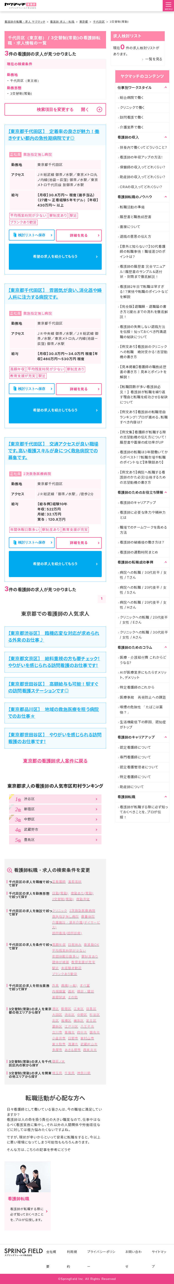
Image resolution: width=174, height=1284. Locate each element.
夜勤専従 (83, 899)
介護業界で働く (131, 127)
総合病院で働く (131, 97)
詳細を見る (79, 235)
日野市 (73, 1038)
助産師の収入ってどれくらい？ (143, 177)
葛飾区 (57, 1026)
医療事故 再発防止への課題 (143, 697)
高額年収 (59, 945)
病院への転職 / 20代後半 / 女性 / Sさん (143, 590)
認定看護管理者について (139, 767)
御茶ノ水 (58, 1061)
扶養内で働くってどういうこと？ (143, 147)
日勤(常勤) (60, 893)
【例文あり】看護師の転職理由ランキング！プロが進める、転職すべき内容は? (144, 417)
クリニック (59, 911)
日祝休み (75, 945)
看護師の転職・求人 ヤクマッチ (25, 21)
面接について (130, 227)
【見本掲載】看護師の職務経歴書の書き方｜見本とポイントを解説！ (143, 372)
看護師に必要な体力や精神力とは (143, 515)
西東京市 (90, 1050)
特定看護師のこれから (137, 687)
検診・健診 (85, 991)
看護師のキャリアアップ (138, 502)
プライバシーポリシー (101, 1259)
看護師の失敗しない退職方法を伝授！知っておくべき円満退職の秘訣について (143, 332)
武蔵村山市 (88, 1044)
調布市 (94, 1032)
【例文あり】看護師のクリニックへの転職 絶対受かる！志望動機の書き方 (144, 352)
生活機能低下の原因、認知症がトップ (143, 724)
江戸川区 (71, 1026)
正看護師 (59, 882)
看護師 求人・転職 (62, 21)
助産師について (132, 787)
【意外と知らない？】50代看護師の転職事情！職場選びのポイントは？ (142, 251)
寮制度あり (89, 956)
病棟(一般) (69, 985)
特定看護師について (135, 777)
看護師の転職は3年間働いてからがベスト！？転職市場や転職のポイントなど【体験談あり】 (144, 457)
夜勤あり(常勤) (82, 893)
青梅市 (70, 1032)
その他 (73, 997)
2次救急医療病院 (82, 911)
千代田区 (99, 21)
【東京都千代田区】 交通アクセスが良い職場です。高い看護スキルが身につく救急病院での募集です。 (53, 450)
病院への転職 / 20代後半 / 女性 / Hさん (143, 605)
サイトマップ (159, 1259)
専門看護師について (135, 757)
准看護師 (75, 882)
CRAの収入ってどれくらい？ (141, 187)
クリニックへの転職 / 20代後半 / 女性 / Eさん (144, 620)
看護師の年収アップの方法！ (141, 157)
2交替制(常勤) (63, 899)
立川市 (57, 1032)
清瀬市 (73, 1044)
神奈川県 (84, 1073)
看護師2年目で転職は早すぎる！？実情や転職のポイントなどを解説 (144, 291)
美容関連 (59, 997)
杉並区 (94, 1015)
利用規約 (72, 1259)
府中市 (82, 1032)
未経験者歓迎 (71, 968)
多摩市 (57, 1050)
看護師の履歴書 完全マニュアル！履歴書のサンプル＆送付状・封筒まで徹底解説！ (143, 271)
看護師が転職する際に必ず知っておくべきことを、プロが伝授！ (144, 812)
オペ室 (85, 985)
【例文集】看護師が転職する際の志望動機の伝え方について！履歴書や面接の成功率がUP (143, 437)
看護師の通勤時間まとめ (139, 552)
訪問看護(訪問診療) (67, 933)
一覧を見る (153, 59)
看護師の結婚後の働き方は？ (142, 542)
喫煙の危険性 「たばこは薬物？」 (141, 709)
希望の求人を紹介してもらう (55, 256)
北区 (55, 1020)
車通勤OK (91, 945)
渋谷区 (70, 1015)
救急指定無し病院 (65, 916)
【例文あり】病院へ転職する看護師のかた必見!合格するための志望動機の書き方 (143, 477)
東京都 (83, 21)
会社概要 (51, 1259)
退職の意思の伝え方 (135, 236)
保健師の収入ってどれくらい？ (143, 167)
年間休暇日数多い (65, 956)
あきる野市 (73, 1050)
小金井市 (59, 1038)
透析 (71, 991)
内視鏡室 (59, 991)
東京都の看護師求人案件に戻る (55, 761)
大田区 (57, 1015)
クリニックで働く (132, 107)
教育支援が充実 (83, 962)
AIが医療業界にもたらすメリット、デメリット (143, 675)
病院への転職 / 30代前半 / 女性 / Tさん (143, 575)
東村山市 (87, 1038)
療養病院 (88, 916)
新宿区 (66, 1009)
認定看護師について (135, 747)
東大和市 (59, 1044)
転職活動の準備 (132, 207)
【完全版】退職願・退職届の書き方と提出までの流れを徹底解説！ (144, 311)
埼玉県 (57, 1073)
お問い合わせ (133, 1259)
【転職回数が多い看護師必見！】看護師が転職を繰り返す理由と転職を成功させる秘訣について (144, 394)
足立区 (91, 1020)
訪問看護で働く (131, 117)
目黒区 (91, 1009)
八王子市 (87, 1026)
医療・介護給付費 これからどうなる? (143, 660)
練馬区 (79, 1020)
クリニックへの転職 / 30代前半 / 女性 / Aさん (144, 635)
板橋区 (66, 1020)
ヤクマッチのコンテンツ (142, 76)
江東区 (79, 1009)
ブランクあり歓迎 (64, 974)
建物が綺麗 (60, 962)
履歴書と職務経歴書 (136, 217)
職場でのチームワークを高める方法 (143, 530)
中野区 (82, 1015)
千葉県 (70, 1073)
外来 (55, 985)
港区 (55, 1009)
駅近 (55, 968)
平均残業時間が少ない (69, 950)
